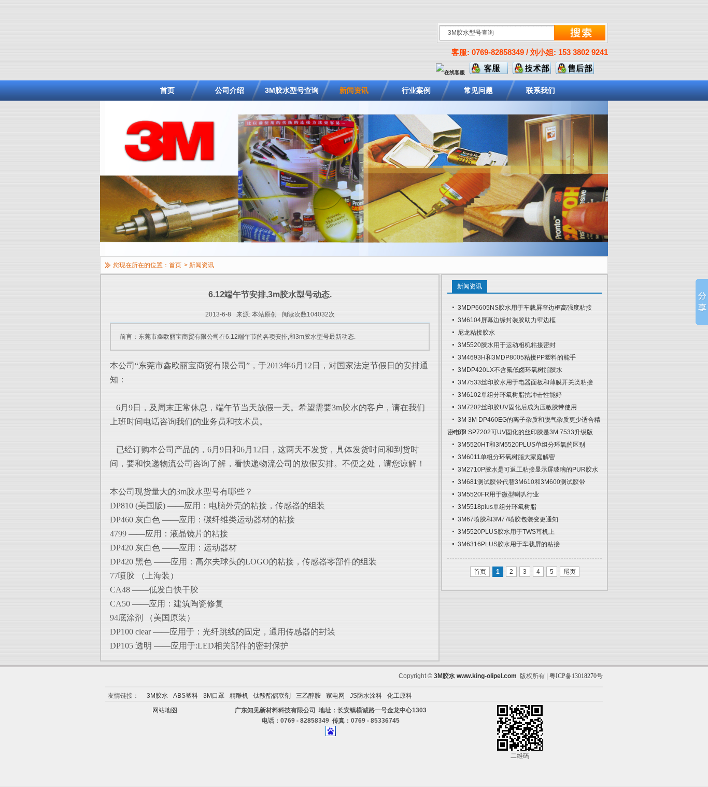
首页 (167, 90)
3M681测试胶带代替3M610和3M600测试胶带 (521, 482)
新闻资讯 (354, 90)
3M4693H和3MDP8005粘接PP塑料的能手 (517, 357)
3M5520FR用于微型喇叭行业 (498, 494)
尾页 (569, 571)
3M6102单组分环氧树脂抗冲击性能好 (510, 394)
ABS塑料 (185, 695)
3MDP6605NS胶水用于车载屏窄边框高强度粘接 (525, 307)
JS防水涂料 (366, 695)
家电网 (335, 695)
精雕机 (239, 695)
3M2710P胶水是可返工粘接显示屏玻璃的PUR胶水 (528, 469)
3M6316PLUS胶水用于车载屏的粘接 (509, 544)
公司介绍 (229, 90)
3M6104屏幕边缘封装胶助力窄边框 (507, 320)
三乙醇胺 (308, 695)
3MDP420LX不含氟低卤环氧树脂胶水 (510, 370)
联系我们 (540, 90)
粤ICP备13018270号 (576, 676)
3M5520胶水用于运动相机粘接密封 (507, 345)
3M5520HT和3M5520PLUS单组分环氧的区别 (521, 444)
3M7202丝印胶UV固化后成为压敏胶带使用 (517, 407)
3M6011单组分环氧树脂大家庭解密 (506, 457)
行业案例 (416, 90)
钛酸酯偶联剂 (272, 695)
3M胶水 (444, 676)
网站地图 (164, 710)
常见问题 (478, 90)
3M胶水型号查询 (292, 90)
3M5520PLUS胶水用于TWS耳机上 (506, 531)
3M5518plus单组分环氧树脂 (497, 506)
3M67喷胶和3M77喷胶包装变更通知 (508, 519)
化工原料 (399, 695)
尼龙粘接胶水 (476, 332)
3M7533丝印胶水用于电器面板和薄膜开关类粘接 (525, 382)
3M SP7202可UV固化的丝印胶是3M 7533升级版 (525, 432)
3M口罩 (213, 695)
